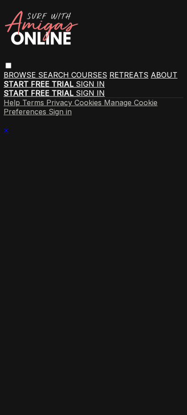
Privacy (60, 102)
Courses (89, 74)
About (164, 74)
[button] (8, 65)
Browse (21, 74)
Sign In (90, 93)
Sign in (90, 83)
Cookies (89, 102)
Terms (34, 102)
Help (13, 102)
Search (54, 74)
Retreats (128, 74)
